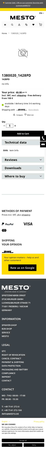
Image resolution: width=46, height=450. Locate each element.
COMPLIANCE (8, 373)
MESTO (5, 336)
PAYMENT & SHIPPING (13, 362)
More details (33, 110)
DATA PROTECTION (11, 365)
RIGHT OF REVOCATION (13, 355)
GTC (4, 351)
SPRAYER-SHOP (9, 325)
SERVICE (6, 332)
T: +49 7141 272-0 (10, 406)
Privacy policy (39, 421)
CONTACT (6, 380)
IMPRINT (6, 376)
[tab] (23, 142)
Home (4, 33)
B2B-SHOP (7, 328)
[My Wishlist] (33, 24)
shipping (21, 95)
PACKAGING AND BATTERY (15, 369)
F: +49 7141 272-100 (12, 410)
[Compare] (26, 24)
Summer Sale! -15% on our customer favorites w (23, 3)
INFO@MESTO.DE (10, 414)
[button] (41, 13)
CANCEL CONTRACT (11, 358)
